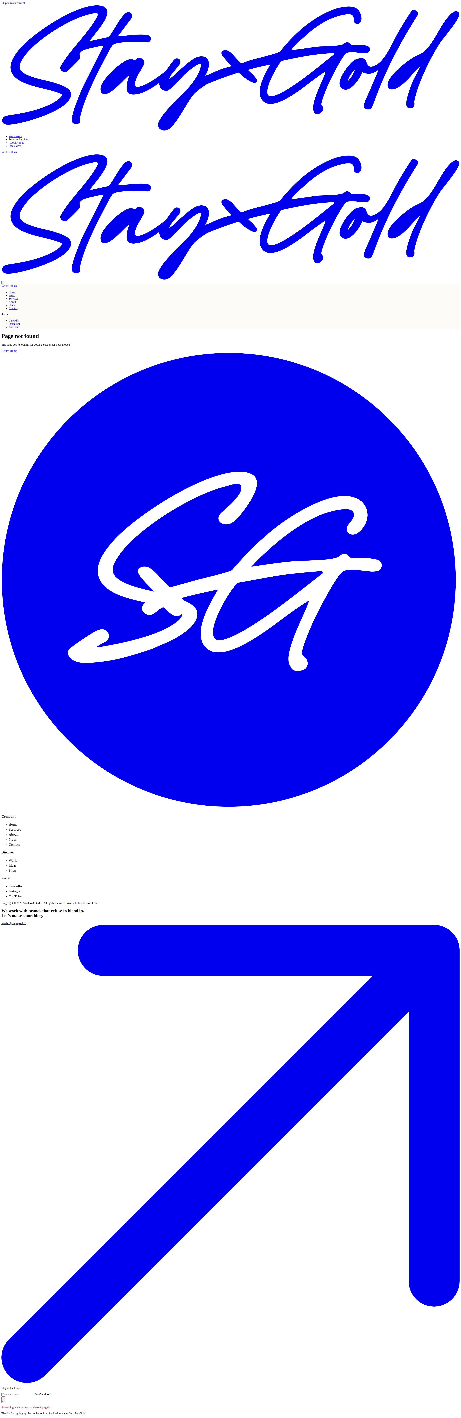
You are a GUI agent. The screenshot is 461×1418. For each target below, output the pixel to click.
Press (12, 839)
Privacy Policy (74, 903)
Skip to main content (13, 3)
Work (12, 295)
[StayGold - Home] (230, 809)
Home (12, 292)
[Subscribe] (3, 1399)
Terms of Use (90, 903)
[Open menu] (2, 282)
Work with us (9, 285)
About (12, 301)
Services (13, 298)
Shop (12, 870)
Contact (13, 308)
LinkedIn (14, 320)
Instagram (14, 323)
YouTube (14, 327)
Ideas (12, 305)
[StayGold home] (230, 130)
